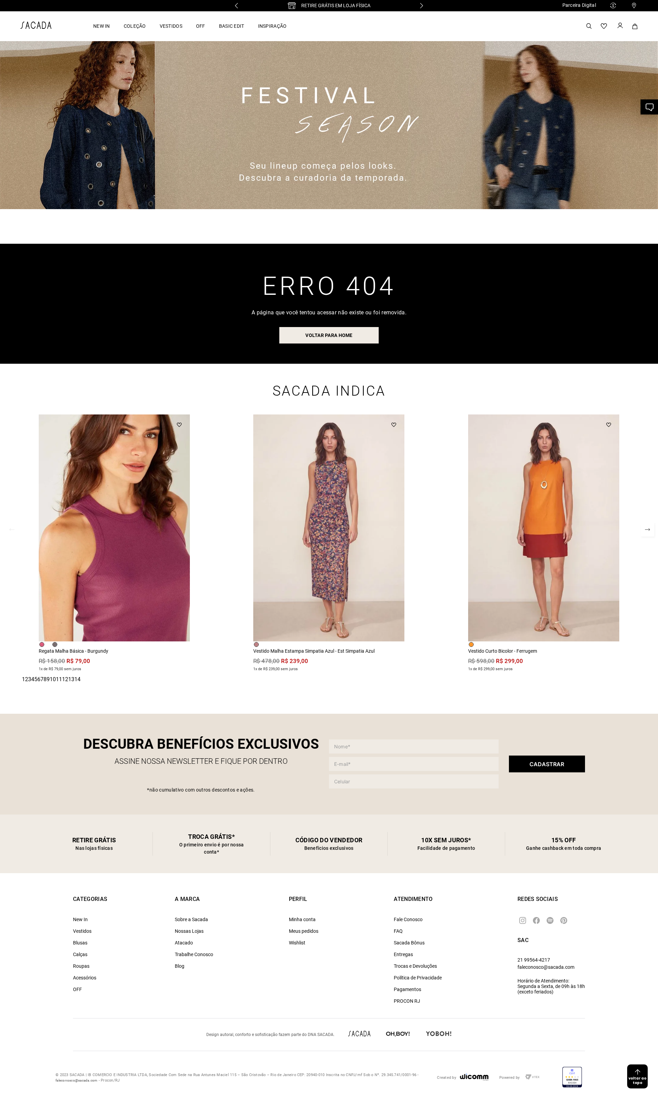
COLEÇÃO (135, 26)
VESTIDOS (171, 26)
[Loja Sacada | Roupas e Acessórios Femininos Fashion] (36, 27)
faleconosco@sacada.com (545, 967)
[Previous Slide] (236, 5)
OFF (200, 26)
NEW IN (101, 26)
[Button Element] (619, 26)
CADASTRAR (546, 764)
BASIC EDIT (231, 26)
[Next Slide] (421, 5)
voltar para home (328, 335)
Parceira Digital (579, 5)
